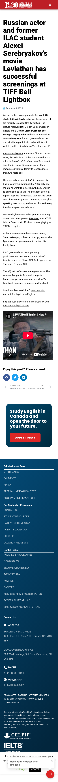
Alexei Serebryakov (13, 153)
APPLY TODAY (25, 437)
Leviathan (35, 123)
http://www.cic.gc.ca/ (32, 721)
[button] (50, 4)
